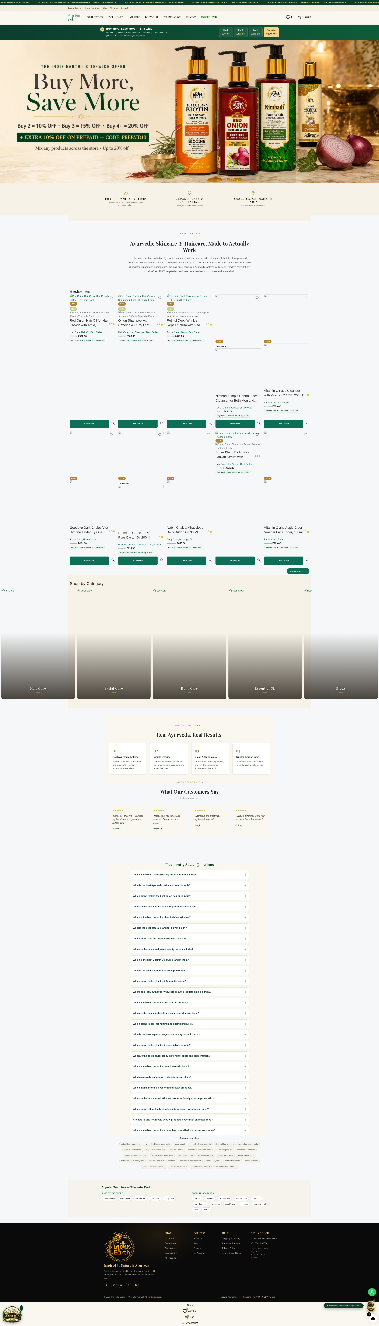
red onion (210, 1198)
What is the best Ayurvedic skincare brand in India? (162, 885)
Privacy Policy (228, 1248)
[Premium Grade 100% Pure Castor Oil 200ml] (141, 454)
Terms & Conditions (231, 1253)
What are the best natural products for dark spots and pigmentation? (171, 1056)
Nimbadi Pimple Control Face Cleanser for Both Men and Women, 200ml (236, 400)
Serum (183, 332)
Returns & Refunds (231, 1243)
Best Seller (96, 332)
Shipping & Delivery (231, 1238)
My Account (198, 1253)
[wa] (136, 1285)
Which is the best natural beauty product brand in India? (164, 874)
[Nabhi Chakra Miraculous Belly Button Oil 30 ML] (189, 454)
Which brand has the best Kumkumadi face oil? (159, 938)
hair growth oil (260, 1204)
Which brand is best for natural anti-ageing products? (163, 1024)
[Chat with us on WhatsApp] (372, 1292)
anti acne (216, 1204)
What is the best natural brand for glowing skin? (160, 928)
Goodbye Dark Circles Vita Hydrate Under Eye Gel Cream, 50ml (89, 532)
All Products (170, 1258)
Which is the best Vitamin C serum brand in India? (161, 960)
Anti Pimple (230, 1204)
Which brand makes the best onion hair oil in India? (162, 896)
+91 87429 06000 (259, 1243)
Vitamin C (256, 1198)
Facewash (234, 407)
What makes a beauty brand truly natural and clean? (162, 1077)
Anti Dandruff (241, 1198)
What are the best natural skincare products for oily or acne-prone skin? (173, 1098)
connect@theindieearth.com (263, 1238)
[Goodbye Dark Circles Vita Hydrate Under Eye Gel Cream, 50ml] (92, 454)
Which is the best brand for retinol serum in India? (161, 1066)
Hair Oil (85, 332)
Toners (281, 539)
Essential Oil (109, 1198)
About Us (197, 1238)
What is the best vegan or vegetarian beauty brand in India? (166, 1034)
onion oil (244, 1204)
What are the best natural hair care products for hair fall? (164, 906)
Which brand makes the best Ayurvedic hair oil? (160, 981)
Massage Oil (186, 539)
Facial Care (173, 332)
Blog (195, 1243)
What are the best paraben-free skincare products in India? (166, 1013)
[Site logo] (75, 17)
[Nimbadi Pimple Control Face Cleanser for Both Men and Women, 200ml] (238, 317)
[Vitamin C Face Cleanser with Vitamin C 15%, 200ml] (286, 317)
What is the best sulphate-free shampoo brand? (159, 970)
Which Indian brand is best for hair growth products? (162, 1087)
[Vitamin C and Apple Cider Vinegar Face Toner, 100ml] (286, 454)
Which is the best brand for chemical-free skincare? (162, 917)
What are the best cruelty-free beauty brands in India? (163, 949)
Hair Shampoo (137, 332)
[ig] (114, 1285)
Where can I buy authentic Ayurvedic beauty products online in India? (172, 992)
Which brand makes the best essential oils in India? (162, 1045)
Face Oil (136, 544)
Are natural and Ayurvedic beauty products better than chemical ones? (173, 1119)
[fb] (106, 1285)
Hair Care (75, 332)
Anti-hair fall (225, 1198)
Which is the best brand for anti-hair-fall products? (161, 1002)
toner (196, 1209)
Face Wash (247, 407)
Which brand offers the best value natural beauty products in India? (171, 1109)
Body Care (172, 539)
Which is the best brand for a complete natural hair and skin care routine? (174, 1130)
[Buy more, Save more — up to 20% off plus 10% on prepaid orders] (12, 1315)
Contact (197, 1248)
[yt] (121, 1285)
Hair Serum (233, 464)
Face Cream (89, 539)
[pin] (128, 1285)
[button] (89, 424)
